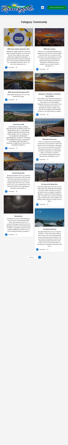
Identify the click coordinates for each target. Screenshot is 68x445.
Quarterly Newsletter (18, 173)
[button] (42, 7)
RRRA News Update (49, 49)
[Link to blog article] (18, 37)
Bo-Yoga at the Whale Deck (50, 184)
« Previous (31, 257)
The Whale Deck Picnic (49, 229)
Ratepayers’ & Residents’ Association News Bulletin (49, 95)
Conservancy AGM (18, 124)
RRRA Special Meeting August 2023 (18, 92)
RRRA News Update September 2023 (18, 49)
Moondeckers (18, 216)
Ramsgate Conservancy (50, 139)
